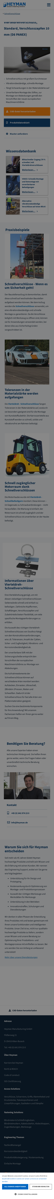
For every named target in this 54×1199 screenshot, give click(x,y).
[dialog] (27, 1186)
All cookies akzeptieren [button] (15, 1186)
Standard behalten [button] (40, 1186)
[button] (27, 1194)
